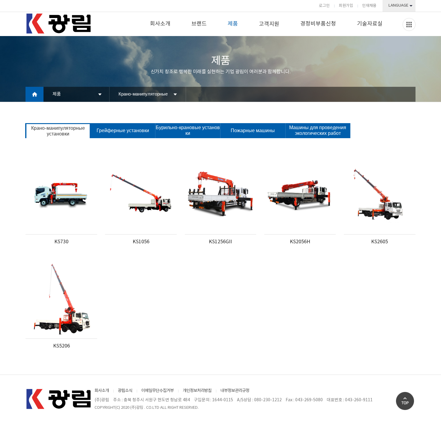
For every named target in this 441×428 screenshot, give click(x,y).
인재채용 (369, 6)
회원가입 (346, 6)
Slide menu (409, 24)
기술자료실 (369, 24)
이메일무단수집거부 (157, 390)
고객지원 (269, 24)
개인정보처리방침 (197, 390)
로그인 (324, 6)
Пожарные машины (253, 130)
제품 (233, 24)
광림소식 (125, 390)
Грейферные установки (123, 130)
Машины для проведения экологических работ (317, 130)
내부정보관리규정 (234, 390)
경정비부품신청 (318, 24)
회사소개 (160, 24)
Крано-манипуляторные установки (143, 97)
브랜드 (199, 24)
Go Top (405, 401)
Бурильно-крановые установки (188, 130)
